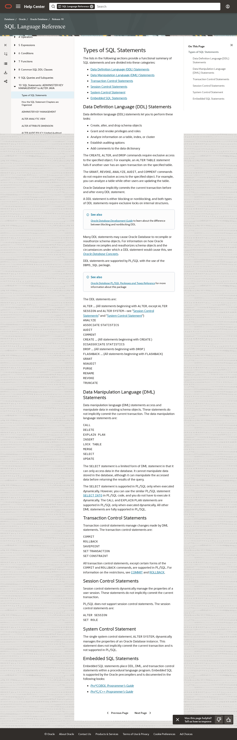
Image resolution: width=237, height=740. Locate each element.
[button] (18, 6)
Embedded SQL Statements (109, 98)
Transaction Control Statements (112, 81)
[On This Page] (231, 45)
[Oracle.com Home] (8, 6)
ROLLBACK (156, 572)
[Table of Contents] (5, 45)
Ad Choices (186, 734)
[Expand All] (5, 54)
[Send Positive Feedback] (228, 720)
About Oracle (66, 734)
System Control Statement (108, 92)
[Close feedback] (177, 720)
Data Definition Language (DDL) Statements (120, 69)
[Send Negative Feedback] (219, 720)
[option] (210, 51)
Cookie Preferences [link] (164, 734)
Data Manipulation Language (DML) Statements (122, 75)
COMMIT (137, 572)
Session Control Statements (109, 86)
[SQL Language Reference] (5, 63)
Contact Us (84, 734)
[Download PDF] (5, 72)
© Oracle (49, 734)
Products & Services (107, 734)
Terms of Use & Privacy (136, 734)
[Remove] (92, 6)
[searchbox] (157, 6)
